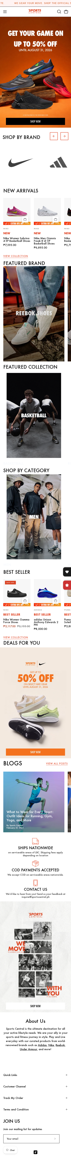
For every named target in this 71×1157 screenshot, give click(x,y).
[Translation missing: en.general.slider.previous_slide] (54, 136)
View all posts (57, 763)
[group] (35, 3)
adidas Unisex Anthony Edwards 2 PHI (46, 622)
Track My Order (13, 1098)
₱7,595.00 (9, 245)
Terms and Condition (16, 1109)
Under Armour (28, 1049)
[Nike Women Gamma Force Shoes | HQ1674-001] (17, 592)
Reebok (60, 1045)
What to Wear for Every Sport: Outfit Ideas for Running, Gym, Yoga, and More (30, 816)
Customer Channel (14, 1086)
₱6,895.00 (40, 247)
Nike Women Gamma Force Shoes (16, 620)
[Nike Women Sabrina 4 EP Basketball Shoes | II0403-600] (17, 211)
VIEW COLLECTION (15, 256)
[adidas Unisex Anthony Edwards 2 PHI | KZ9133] (47, 592)
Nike (51, 1045)
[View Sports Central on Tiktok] (35, 1152)
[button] (58, 11)
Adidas (42, 1045)
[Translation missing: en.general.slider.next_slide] (64, 136)
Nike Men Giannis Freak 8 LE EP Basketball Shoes (45, 241)
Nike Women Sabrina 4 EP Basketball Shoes (16, 239)
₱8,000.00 (40, 629)
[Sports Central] (35, 11)
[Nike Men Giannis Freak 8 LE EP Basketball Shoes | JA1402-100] (47, 211)
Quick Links (10, 1075)
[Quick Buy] (25, 219)
